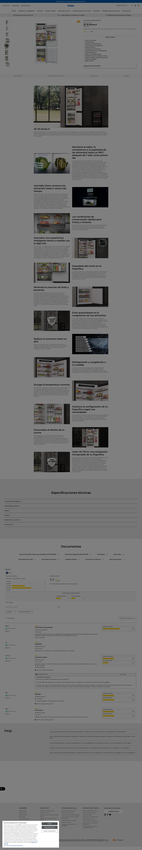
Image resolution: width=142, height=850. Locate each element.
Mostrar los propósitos (50, 831)
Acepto (50, 823)
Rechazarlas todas (50, 827)
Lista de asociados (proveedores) (13, 845)
